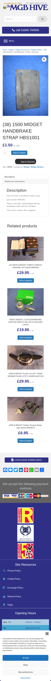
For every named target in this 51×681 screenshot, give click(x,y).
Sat (4, 628)
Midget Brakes (36, 50)
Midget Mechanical (22, 50)
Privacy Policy (25, 678)
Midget (11, 50)
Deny (25, 665)
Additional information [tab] (15, 181)
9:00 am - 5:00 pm (33, 622)
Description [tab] (10, 177)
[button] (47, 633)
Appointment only (33, 628)
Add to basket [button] (25, 338)
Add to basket (19, 153)
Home (5, 50)
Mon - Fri (7, 622)
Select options (25, 280)
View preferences (25, 672)
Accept (25, 658)
